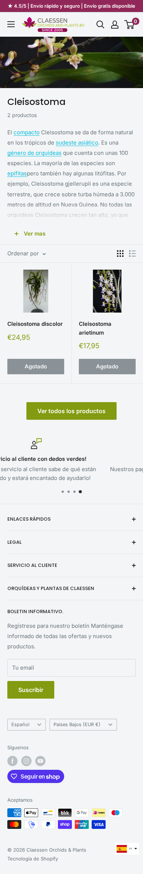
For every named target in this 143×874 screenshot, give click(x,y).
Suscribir (30, 689)
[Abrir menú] (11, 24)
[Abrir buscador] (100, 25)
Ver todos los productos (71, 411)
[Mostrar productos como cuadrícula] (120, 253)
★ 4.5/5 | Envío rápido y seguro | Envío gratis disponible (71, 6)
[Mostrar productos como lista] (132, 253)
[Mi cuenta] (114, 25)
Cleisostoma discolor (35, 323)
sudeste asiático (77, 142)
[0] (129, 24)
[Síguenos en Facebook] (12, 761)
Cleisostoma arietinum (95, 328)
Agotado (36, 366)
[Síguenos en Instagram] (26, 761)
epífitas (17, 173)
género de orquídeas (34, 152)
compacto (27, 132)
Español (20, 724)
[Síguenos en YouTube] (40, 761)
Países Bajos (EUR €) (77, 724)
